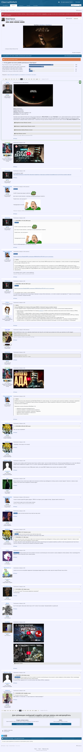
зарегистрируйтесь (15, 74)
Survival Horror (20, 20)
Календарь (35, 5)
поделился (41, 310)
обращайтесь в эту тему (46, 13)
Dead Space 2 (42, 25)
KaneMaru (26, 693)
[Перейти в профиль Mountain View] (3, 25)
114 (9, 79)
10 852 (7, 95)
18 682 (7, 317)
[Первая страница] (3, 79)
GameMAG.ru (5, 5)
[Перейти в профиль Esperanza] (7, 175)
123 (31, 79)
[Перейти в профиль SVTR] (3, 19)
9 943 (8, 156)
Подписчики (76, 18)
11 (80, 18)
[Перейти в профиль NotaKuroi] (7, 429)
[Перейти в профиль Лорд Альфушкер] (7, 189)
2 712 (8, 180)
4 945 (8, 523)
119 (21, 79)
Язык (35, 748)
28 (76, 66)
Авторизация (69, 18)
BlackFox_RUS (16, 552)
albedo (25, 589)
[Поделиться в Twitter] (2, 736)
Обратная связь (45, 748)
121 (26, 79)
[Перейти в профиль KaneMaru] (7, 628)
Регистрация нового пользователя (22, 724)
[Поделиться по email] (6, 736)
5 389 (8, 598)
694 (8, 580)
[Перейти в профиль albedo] (7, 610)
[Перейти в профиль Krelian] (7, 556)
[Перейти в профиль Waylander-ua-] (7, 574)
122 (29, 79)
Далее (37, 79)
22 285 (7, 705)
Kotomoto (26, 532)
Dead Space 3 (49, 25)
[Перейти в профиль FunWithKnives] (7, 591)
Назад (6, 79)
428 (8, 472)
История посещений (76, 52)
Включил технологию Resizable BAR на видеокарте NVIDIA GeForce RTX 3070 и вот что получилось (33, 256)
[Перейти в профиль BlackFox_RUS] (7, 466)
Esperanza (15, 189)
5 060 (8, 346)
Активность (21, 5)
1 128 (8, 562)
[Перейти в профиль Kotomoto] (7, 516)
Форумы (13, 5)
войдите (8, 74)
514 (8, 634)
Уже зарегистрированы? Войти (67, 2)
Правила (28, 5)
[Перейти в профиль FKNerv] (7, 310)
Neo (24, 537)
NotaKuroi (15, 513)
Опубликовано (18, 82)
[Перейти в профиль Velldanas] (7, 698)
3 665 (8, 616)
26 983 (7, 194)
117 (16, 79)
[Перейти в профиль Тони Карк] (7, 337)
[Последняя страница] (40, 79)
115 (11, 79)
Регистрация (78, 2)
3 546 (8, 435)
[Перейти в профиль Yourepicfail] (7, 148)
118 (19, 79)
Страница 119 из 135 (45, 79)
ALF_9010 (26, 220)
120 (24, 79)
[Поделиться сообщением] (77, 82)
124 (34, 79)
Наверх (15, 138)
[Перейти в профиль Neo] (7, 484)
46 (76, 64)
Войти (61, 724)
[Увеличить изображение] (33, 95)
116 (14, 79)
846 (8, 490)
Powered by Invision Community (41, 750)
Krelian (25, 675)
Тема (39, 748)
